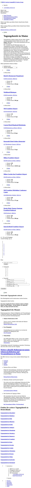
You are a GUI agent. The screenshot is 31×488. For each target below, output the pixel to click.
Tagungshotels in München (7, 421)
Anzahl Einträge (4, 238)
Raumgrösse (10, 282)
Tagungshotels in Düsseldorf (8, 413)
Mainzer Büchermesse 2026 (10, 324)
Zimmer (9, 279)
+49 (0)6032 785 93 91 (9, 7)
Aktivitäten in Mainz (8, 19)
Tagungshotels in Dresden (7, 445)
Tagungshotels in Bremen (7, 453)
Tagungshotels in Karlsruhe (8, 459)
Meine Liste (3, 10)
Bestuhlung (9, 286)
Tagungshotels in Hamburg (7, 415)
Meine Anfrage (4, 11)
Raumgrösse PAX (11, 284)
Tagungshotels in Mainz (7, 456)
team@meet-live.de (17, 475)
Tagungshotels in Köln (6, 418)
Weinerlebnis (7, 342)
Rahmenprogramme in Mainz (11, 16)
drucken (8, 480)
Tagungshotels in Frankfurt (8, 439)
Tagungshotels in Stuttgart (7, 427)
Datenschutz (9, 484)
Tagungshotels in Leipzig (7, 448)
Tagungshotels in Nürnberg (8, 433)
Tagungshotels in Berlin (7, 424)
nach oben (9, 482)
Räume (8, 281)
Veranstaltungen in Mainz (10, 18)
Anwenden (3, 288)
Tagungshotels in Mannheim (8, 430)
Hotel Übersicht (7, 15)
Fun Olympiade (7, 332)
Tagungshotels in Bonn (6, 442)
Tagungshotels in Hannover (8, 436)
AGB (8, 486)
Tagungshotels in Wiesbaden (8, 451)
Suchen (6, 264)
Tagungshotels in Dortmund (8, 462)
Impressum (9, 483)
